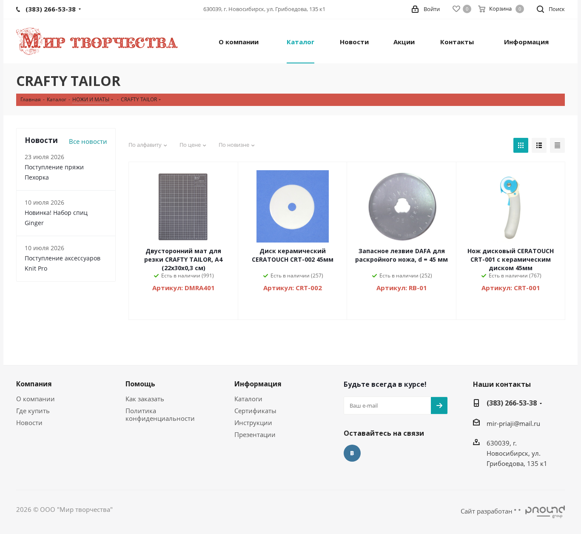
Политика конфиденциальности (160, 414)
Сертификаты (255, 410)
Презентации (255, 434)
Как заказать (144, 398)
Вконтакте (352, 453)
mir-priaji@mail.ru (513, 423)
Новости (29, 422)
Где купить (33, 410)
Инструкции (253, 422)
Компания (34, 383)
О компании (35, 398)
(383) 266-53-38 (512, 403)
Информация (258, 383)
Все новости (88, 141)
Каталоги (248, 398)
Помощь (140, 383)
